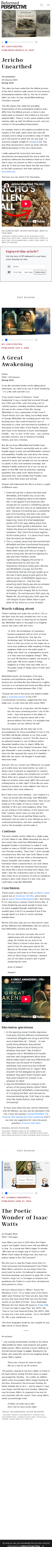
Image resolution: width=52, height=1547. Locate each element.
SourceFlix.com (8, 171)
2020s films (17, 1131)
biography (25, 1415)
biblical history (11, 238)
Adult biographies (13, 1412)
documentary (20, 240)
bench (14, 1415)
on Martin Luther (41, 893)
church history (38, 1133)
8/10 (27, 236)
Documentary (10, 231)
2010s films (17, 236)
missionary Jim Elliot (25, 896)
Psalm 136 (42, 1305)
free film (34, 240)
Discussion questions (14, 1135)
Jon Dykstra (14, 46)
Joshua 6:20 (35, 141)
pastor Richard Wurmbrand (21, 899)
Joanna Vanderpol (18, 1197)
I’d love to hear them (30, 1123)
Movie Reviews (29, 231)
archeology (37, 236)
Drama (6, 1128)
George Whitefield (38, 1135)
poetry (28, 1419)
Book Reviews (34, 1412)
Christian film (30, 238)
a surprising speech (16, 696)
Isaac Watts (16, 1419)
